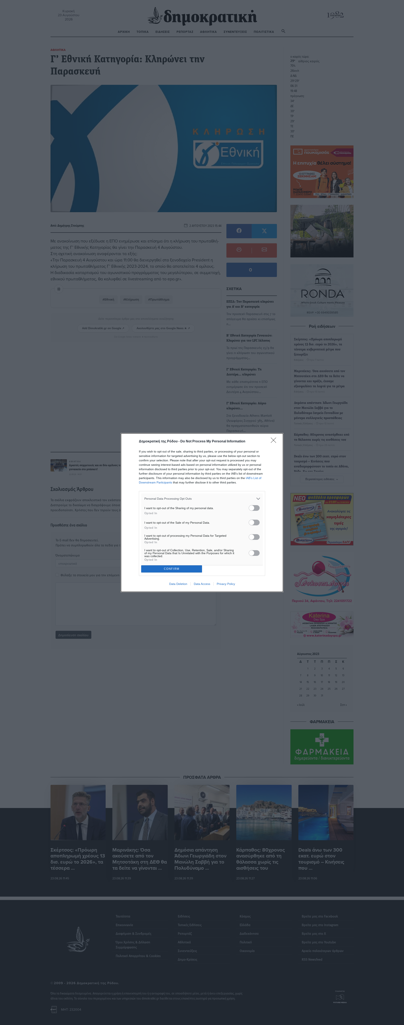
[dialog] (202, 512)
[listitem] (202, 499)
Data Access (202, 584)
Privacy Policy (226, 584)
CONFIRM (171, 568)
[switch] (254, 508)
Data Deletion (178, 584)
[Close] (275, 442)
